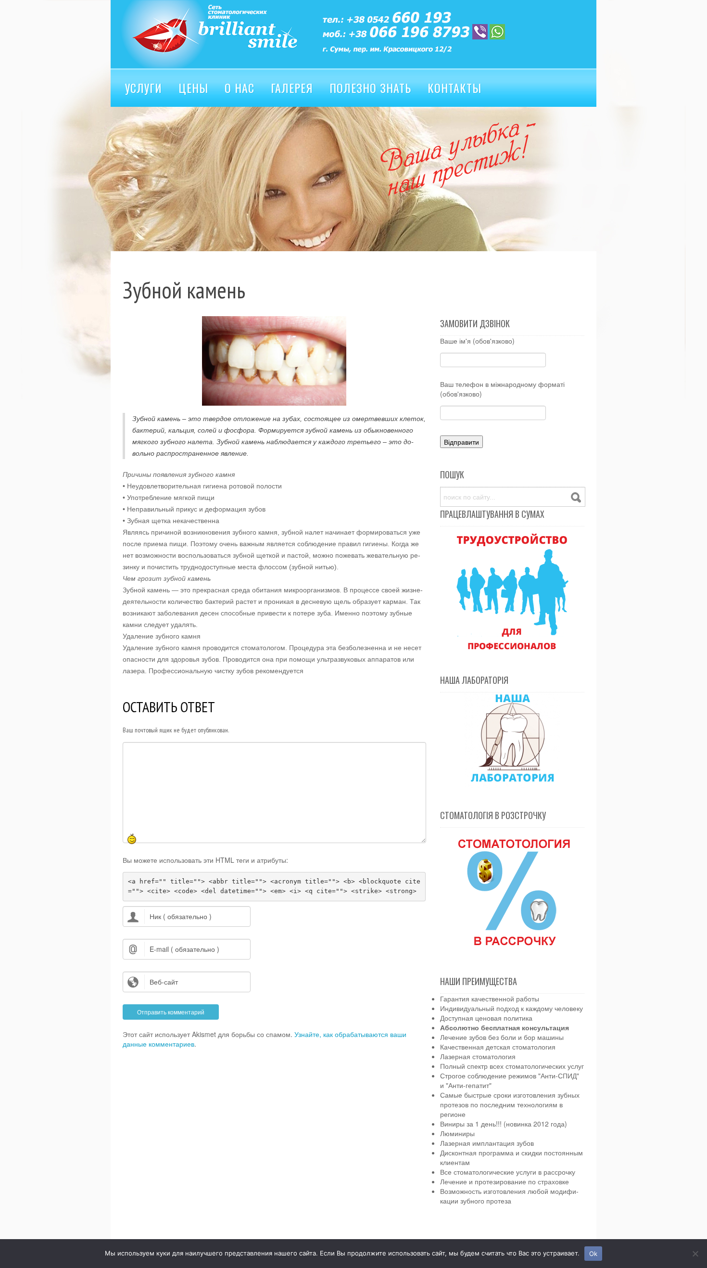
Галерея (292, 87)
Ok (593, 1253)
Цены (193, 87)
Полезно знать (370, 87)
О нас (239, 87)
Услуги (143, 87)
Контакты (454, 87)
